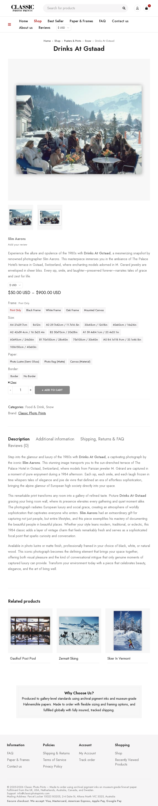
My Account (87, 753)
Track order (87, 759)
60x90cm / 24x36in (22, 340)
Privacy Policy (52, 766)
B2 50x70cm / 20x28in (64, 332)
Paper (12, 354)
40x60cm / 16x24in (124, 325)
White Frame (53, 310)
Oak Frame (72, 310)
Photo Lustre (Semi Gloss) (24, 362)
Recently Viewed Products (127, 762)
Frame (12, 303)
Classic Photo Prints (32, 413)
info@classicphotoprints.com (33, 793)
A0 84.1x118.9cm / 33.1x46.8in (122, 340)
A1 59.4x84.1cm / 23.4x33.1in (101, 332)
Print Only (15, 310)
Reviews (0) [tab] (18, 446)
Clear (13, 382)
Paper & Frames (18, 759)
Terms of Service (54, 759)
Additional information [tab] (55, 439)
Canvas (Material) (80, 362)
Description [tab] (19, 439)
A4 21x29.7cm (18, 325)
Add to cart (53, 390)
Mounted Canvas (94, 310)
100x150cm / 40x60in (23, 347)
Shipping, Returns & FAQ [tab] (102, 439)
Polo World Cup (118, 658)
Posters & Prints (72, 41)
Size (11, 317)
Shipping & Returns (56, 753)
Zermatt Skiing (19, 658)
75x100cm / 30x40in (85, 340)
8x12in (37, 325)
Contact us (14, 766)
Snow (88, 41)
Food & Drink (34, 407)
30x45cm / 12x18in (96, 325)
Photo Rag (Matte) (54, 362)
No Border (30, 376)
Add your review (17, 245)
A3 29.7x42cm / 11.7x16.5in (62, 325)
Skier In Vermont (70, 658)
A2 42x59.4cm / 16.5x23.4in (27, 332)
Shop (57, 41)
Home (47, 41)
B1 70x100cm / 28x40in (53, 340)
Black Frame (33, 310)
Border (13, 369)
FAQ (10, 753)
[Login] (137, 8)
